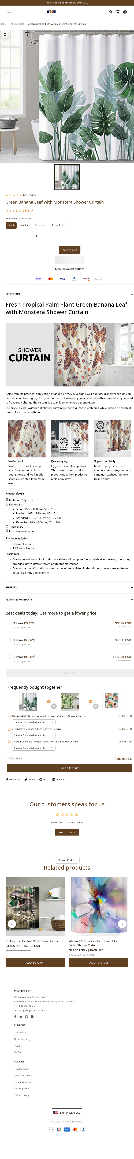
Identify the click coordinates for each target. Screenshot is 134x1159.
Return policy (21, 1088)
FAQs (17, 1045)
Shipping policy (22, 1081)
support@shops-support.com (30, 1010)
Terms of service (23, 1075)
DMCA (17, 1052)
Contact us (20, 1032)
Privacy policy (21, 1068)
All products (17, 23)
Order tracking (22, 1039)
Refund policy (21, 1095)
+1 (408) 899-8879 (24, 1005)
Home (3, 23)
